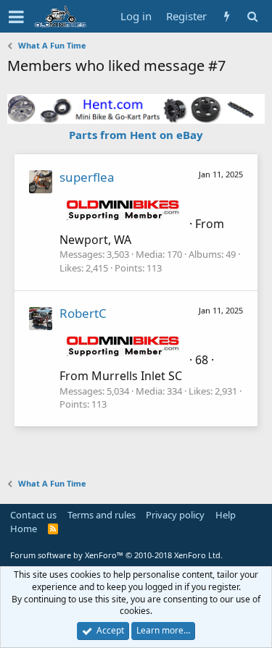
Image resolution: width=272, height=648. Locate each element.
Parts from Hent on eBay (136, 134)
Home (23, 528)
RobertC (83, 313)
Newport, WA (95, 240)
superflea (87, 177)
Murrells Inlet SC (136, 376)
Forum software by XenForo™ (116, 555)
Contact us (33, 514)
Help (225, 514)
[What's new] (226, 16)
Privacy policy (175, 514)
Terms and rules (101, 514)
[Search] (252, 16)
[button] (16, 16)
